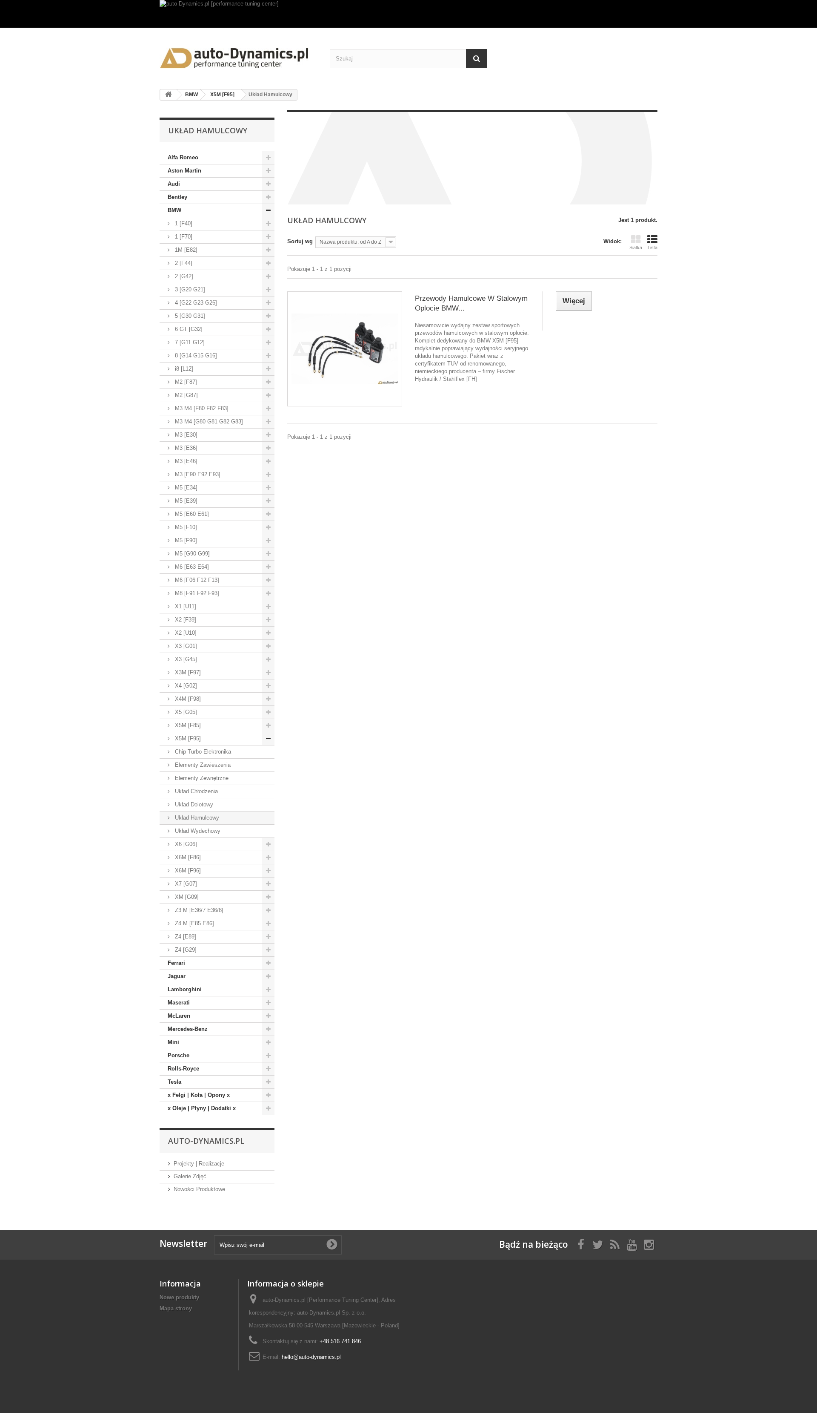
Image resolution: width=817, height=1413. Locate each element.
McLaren (179, 1016)
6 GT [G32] (188, 329)
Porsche (178, 1055)
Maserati (179, 1002)
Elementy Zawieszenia (202, 765)
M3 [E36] (185, 448)
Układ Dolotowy (193, 804)
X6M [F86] (187, 857)
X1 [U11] (184, 606)
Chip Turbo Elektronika (202, 751)
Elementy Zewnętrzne (201, 778)
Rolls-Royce (183, 1068)
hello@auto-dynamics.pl (311, 1357)
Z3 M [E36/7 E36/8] (198, 910)
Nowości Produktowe (199, 1189)
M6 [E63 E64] (191, 567)
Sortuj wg (300, 241)
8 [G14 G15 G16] (195, 355)
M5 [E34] (185, 487)
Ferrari (176, 963)
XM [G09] (186, 897)
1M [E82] (185, 250)
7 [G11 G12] (189, 342)
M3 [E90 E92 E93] (196, 474)
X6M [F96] (187, 870)
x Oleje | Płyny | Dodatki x (202, 1108)
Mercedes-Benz (188, 1029)
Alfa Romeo (183, 157)
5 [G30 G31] (189, 316)
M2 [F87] (185, 382)
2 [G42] (183, 276)
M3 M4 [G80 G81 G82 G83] (208, 421)
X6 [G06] (185, 844)
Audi (174, 184)
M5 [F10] (185, 527)
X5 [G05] (185, 712)
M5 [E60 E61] (191, 514)
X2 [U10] (185, 633)
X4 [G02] (185, 685)
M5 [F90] (185, 540)
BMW (174, 210)
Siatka (635, 247)
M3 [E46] (185, 461)
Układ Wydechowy (196, 831)
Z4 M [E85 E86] (193, 923)
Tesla (174, 1082)
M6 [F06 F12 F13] (196, 580)
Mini (173, 1042)
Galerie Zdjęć (190, 1176)
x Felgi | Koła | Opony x (199, 1095)
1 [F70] (182, 236)
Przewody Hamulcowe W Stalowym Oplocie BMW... (471, 303)
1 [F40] (182, 223)
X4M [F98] (187, 699)
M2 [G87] (185, 395)
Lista (652, 247)
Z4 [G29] (185, 950)
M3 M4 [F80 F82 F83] (201, 408)
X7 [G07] (185, 884)
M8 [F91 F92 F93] (196, 593)
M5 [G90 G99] (191, 553)
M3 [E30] (185, 435)
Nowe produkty (179, 1297)
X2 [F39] (184, 619)
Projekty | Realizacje (199, 1163)
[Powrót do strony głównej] (168, 94)
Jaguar (177, 976)
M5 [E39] (185, 501)
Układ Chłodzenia (195, 791)
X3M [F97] (187, 672)
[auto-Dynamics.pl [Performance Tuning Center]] (238, 55)
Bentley (177, 197)
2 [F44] (182, 263)
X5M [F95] (187, 738)
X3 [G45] (185, 659)
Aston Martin (184, 170)
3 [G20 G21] (189, 289)
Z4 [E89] (184, 936)
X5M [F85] (187, 725)
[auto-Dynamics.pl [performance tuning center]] (408, 14)
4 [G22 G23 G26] (195, 302)
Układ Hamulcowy (196, 817)
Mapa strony (176, 1308)
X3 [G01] (185, 646)
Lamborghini (185, 989)
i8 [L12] (183, 368)
